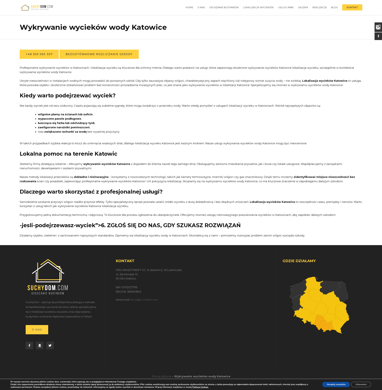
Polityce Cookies (200, 387)
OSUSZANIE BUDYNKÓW (224, 7)
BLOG (334, 7)
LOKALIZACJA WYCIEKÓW (258, 7)
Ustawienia (361, 384)
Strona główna (161, 376)
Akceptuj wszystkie (336, 384)
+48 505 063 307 (39, 54)
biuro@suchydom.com (144, 299)
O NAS (201, 7)
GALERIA (303, 7)
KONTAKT (352, 7)
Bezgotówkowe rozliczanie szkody (99, 54)
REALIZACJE (319, 7)
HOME (189, 7)
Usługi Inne (286, 7)
